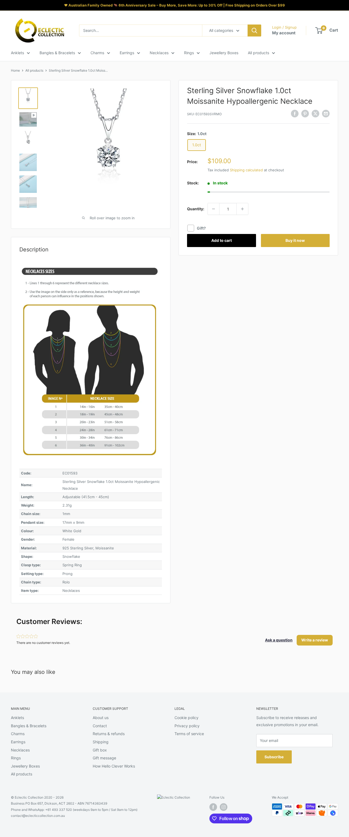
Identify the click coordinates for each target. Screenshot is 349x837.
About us (101, 717)
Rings (189, 52)
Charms (97, 52)
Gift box (100, 750)
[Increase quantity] (242, 209)
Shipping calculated (246, 170)
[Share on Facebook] (295, 113)
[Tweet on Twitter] (315, 113)
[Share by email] (326, 113)
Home (15, 70)
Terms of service (189, 733)
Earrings (127, 52)
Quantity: (195, 208)
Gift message (104, 758)
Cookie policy (186, 717)
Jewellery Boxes (223, 52)
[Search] (254, 30)
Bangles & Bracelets (57, 52)
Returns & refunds (109, 733)
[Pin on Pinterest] (305, 113)
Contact (100, 725)
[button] (279, 640)
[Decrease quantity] (213, 209)
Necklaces (159, 52)
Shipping (101, 741)
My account (284, 32)
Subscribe (274, 756)
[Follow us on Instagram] (223, 807)
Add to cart (221, 240)
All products (258, 52)
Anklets (17, 52)
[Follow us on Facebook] (213, 807)
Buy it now (295, 240)
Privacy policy (187, 725)
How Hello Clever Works (114, 766)
